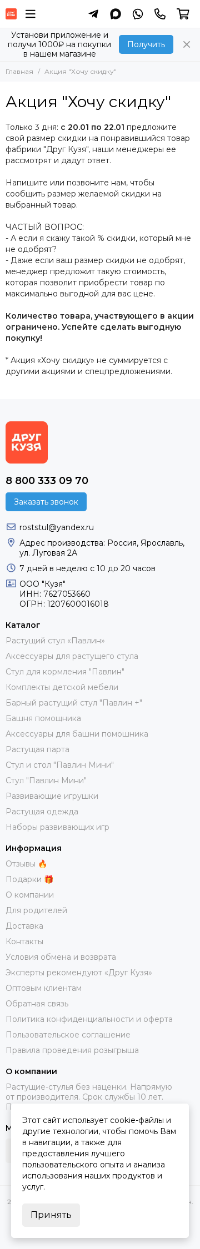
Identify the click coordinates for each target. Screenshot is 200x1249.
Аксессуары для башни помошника (77, 734)
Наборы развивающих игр (57, 827)
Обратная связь (37, 1004)
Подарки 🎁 (29, 879)
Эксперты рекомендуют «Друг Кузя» (79, 973)
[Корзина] (183, 14)
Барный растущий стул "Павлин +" (74, 703)
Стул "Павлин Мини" (46, 780)
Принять (51, 1215)
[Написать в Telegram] (93, 14)
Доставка (24, 926)
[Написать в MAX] (115, 14)
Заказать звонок (46, 502)
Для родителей (36, 910)
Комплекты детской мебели (62, 687)
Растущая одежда (42, 812)
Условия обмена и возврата (61, 957)
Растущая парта (37, 749)
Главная (19, 71)
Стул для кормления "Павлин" (65, 672)
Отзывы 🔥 (26, 864)
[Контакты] (160, 14)
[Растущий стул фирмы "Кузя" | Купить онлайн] (11, 13)
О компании (30, 895)
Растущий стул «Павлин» (55, 641)
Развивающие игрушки (52, 796)
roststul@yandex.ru (56, 527)
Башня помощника (43, 718)
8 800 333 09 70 (47, 481)
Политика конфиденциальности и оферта (89, 1019)
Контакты (24, 941)
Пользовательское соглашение (68, 1035)
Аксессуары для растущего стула (72, 656)
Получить (146, 44)
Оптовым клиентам (44, 988)
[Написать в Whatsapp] (138, 14)
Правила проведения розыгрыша (72, 1050)
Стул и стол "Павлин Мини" (60, 765)
